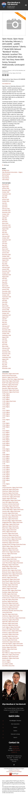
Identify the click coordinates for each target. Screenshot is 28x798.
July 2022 (4, 230)
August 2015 (5, 359)
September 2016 (6, 335)
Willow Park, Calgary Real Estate (10, 654)
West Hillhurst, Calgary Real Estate (11, 652)
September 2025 (6, 194)
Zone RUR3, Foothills (7, 664)
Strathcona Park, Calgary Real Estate (12, 630)
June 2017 (4, 320)
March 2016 (5, 346)
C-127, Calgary (5, 432)
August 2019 (5, 276)
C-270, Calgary (6, 456)
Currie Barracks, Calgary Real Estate (11, 515)
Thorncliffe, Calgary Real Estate (10, 638)
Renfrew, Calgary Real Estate (9, 601)
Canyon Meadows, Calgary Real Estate (12, 487)
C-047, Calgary (6, 410)
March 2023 (5, 223)
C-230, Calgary (6, 445)
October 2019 (5, 273)
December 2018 (6, 291)
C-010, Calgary (6, 397)
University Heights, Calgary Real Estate (12, 643)
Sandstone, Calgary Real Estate (10, 616)
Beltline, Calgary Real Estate (9, 386)
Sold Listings (5, 179)
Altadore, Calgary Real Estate (10, 377)
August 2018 (5, 298)
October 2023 (5, 214)
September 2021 (6, 240)
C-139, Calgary (5, 434)
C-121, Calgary (5, 430)
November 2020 (6, 254)
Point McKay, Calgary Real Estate (10, 596)
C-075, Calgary (6, 419)
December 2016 (6, 330)
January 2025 (5, 199)
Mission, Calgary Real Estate (9, 577)
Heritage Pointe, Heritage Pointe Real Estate (14, 544)
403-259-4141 (16, 748)
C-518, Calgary (5, 478)
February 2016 (6, 348)
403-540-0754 (15, 746)
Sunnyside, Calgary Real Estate (10, 634)
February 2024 (6, 208)
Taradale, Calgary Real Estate (10, 636)
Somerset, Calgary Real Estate (10, 625)
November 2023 (6, 212)
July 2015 (4, 361)
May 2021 (4, 245)
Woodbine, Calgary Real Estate (10, 656)
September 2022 (6, 227)
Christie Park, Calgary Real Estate (11, 496)
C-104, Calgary (6, 425)
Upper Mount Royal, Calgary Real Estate (12, 645)
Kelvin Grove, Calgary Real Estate (11, 552)
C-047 (3, 408)
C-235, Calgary (5, 449)
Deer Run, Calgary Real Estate (10, 518)
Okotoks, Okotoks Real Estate (10, 586)
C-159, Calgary (5, 439)
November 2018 (6, 293)
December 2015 (6, 352)
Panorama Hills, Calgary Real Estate (11, 590)
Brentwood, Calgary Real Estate (10, 390)
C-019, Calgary (6, 403)
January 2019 (5, 289)
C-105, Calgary (5, 427)
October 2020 (5, 256)
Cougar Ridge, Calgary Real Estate (11, 507)
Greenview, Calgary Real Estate (10, 540)
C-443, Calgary (6, 471)
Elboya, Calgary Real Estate (9, 529)
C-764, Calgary (6, 484)
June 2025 (4, 196)
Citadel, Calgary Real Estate (9, 498)
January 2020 (5, 269)
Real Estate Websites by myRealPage (14, 771)
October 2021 (5, 238)
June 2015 (4, 363)
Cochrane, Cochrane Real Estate (10, 504)
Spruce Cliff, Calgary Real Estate (10, 629)
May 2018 (4, 304)
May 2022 (4, 232)
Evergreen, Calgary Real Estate (10, 535)
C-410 (3, 463)
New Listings (5, 176)
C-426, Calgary (6, 467)
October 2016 (5, 333)
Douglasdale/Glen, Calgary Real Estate (12, 522)
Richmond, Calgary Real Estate (10, 603)
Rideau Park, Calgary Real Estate (10, 605)
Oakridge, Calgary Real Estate (10, 585)
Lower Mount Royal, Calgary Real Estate (12, 563)
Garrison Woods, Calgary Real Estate (11, 539)
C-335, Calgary (5, 460)
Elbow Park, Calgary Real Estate (10, 528)
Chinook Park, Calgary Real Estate (11, 495)
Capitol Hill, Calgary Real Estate (10, 489)
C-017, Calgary (6, 399)
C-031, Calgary (6, 405)
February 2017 (6, 326)
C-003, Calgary (6, 394)
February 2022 (6, 236)
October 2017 (5, 313)
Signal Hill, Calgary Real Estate (10, 621)
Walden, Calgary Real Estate (9, 649)
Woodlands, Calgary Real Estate (10, 658)
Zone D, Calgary (6, 662)
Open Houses (5, 177)
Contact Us (14, 752)
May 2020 (4, 263)
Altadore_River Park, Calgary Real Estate (13, 379)
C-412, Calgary (5, 465)
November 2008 (6, 368)
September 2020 (6, 258)
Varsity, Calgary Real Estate (9, 647)
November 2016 (6, 331)
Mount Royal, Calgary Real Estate (11, 581)
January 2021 (5, 252)
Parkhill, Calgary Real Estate (9, 594)
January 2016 (5, 350)
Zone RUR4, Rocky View (8, 665)
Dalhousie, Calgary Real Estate (10, 517)
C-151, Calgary (5, 438)
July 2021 (4, 241)
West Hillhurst (6, 651)
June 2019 (4, 280)
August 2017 (5, 317)
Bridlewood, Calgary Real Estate (10, 392)
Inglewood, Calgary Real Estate (10, 550)
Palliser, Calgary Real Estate (9, 588)
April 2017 (4, 324)
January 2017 (5, 328)
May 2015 (4, 364)
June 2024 (4, 205)
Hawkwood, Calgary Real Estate (10, 542)
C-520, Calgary (6, 480)
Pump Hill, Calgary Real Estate (10, 599)
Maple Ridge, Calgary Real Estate (11, 566)
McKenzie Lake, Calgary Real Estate (11, 570)
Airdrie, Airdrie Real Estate (9, 375)
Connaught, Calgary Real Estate (10, 506)
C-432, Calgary (6, 469)
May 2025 (4, 197)
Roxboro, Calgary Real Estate (9, 608)
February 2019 (6, 287)
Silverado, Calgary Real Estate (10, 623)
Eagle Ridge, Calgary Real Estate (10, 524)
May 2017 (4, 322)
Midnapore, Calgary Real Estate (10, 575)
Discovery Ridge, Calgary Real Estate (11, 520)
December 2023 (6, 210)
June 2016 (4, 341)
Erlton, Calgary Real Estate (9, 531)
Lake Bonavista (6, 555)
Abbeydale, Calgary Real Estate (10, 373)
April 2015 (4, 366)
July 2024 (4, 203)
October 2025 (5, 192)
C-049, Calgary (6, 412)
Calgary (4, 485)
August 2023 (5, 216)
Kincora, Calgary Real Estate (9, 553)
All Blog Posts (5, 170)
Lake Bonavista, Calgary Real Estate (11, 557)
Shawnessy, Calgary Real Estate (10, 619)
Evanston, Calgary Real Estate (10, 533)
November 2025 (6, 190)
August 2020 (5, 260)
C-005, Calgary (6, 395)
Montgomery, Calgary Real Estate (11, 579)
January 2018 (5, 309)
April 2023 (4, 221)
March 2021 (5, 249)
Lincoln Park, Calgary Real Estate (11, 561)
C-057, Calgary (6, 416)
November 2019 (6, 271)
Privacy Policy (16, 770)
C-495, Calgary (6, 474)
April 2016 (4, 344)
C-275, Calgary (5, 458)
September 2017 (6, 315)
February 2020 (6, 267)
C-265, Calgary (6, 454)
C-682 (3, 482)
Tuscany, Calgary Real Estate (9, 640)
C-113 (3, 428)
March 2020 (5, 265)
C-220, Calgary (6, 443)
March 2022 (5, 234)
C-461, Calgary (6, 473)
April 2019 (4, 284)
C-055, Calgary (6, 414)
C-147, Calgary (5, 436)
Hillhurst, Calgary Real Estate (10, 548)
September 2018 (6, 297)
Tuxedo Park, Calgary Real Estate (11, 642)
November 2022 (6, 225)
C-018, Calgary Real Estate (9, 401)
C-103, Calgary (5, 423)
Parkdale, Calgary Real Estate (10, 592)
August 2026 (5, 186)
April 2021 (4, 247)
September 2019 (6, 274)
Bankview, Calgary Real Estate (10, 384)
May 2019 (4, 282)
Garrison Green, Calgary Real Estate (11, 537)
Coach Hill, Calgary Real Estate (10, 502)
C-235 (3, 447)
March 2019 (5, 286)
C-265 (3, 452)
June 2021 (4, 243)
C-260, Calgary (6, 450)
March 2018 (5, 306)
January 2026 (5, 188)
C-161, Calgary (5, 441)
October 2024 (5, 201)
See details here (6, 83)
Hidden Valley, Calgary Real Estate (11, 546)
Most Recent (5, 184)
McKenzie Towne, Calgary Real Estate (12, 572)
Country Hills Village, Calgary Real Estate (12, 509)
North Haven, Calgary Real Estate (11, 583)
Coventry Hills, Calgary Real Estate (11, 511)
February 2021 (6, 251)
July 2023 (4, 218)
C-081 (3, 421)
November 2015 (6, 353)
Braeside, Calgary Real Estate (10, 388)
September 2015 (6, 357)
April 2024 (4, 207)
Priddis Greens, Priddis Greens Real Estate (13, 597)
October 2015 (5, 355)
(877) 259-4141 (16, 750)
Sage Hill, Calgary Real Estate (10, 614)
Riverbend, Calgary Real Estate (10, 607)
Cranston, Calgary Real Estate (10, 513)
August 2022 (5, 229)
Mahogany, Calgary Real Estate (10, 564)
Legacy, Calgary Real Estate (9, 559)
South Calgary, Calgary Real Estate (11, 627)
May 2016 (4, 342)
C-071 (3, 417)
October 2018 (5, 295)
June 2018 (4, 302)
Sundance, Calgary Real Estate (10, 632)
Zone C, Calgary (6, 660)
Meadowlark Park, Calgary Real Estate (12, 574)
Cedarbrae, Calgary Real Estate (10, 491)
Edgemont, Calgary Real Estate (10, 526)
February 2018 (6, 308)
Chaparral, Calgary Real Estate (10, 493)
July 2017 (4, 319)
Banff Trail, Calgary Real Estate (10, 383)
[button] (14, 764)
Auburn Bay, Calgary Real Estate (14, 73)
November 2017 (6, 311)
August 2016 (5, 337)
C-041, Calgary (6, 406)
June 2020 (4, 262)
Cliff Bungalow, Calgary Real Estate (11, 500)
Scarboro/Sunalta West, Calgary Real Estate (13, 618)
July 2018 (4, 300)
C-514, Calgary (5, 476)
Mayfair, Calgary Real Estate (9, 568)
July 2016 (4, 339)
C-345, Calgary (6, 462)
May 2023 (4, 219)
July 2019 (4, 278)
